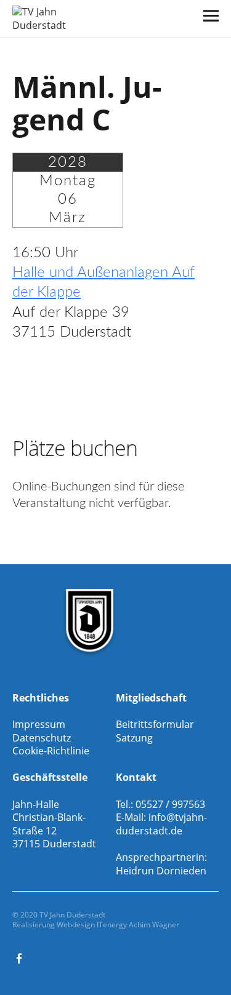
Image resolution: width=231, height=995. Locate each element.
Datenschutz (41, 738)
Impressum (38, 724)
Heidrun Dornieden (161, 870)
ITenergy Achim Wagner (138, 924)
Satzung (134, 738)
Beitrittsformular (155, 724)
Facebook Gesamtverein (20, 957)
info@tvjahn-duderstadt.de (161, 823)
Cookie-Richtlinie (50, 750)
